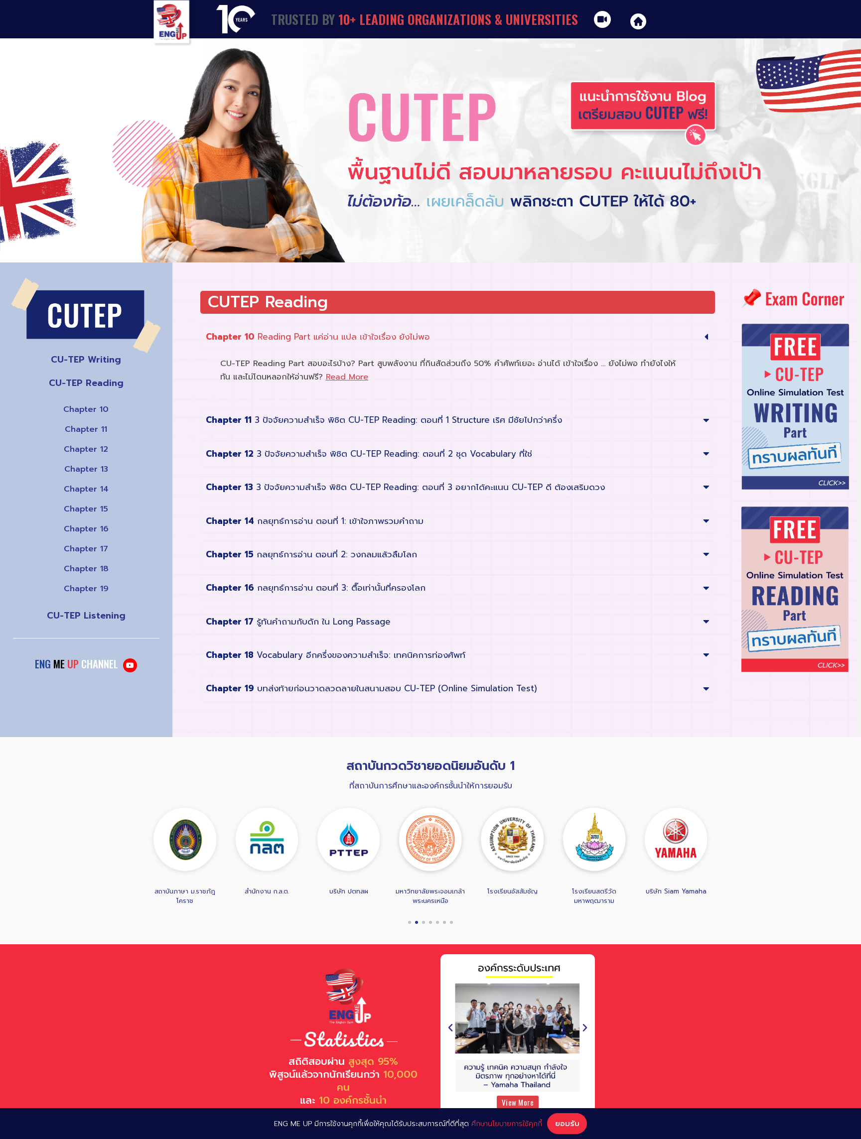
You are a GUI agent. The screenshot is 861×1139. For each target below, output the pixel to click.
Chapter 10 (86, 409)
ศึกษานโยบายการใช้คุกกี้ (506, 1124)
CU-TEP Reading (86, 383)
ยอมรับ (567, 1123)
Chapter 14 (86, 489)
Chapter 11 (86, 429)
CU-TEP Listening (86, 616)
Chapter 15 (86, 509)
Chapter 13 (86, 469)
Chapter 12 (86, 449)
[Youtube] (130, 665)
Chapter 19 (86, 589)
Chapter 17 (86, 549)
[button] (409, 922)
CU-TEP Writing (86, 360)
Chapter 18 (86, 569)
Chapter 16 (86, 529)
